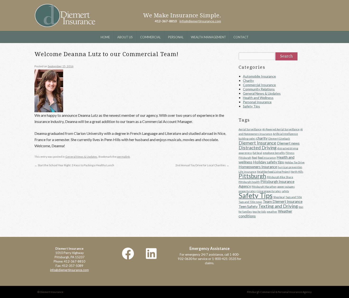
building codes (247, 138)
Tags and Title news (250, 201)
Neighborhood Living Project (273, 171)
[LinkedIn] (151, 253)
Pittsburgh (252, 175)
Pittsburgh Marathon (264, 186)
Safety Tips (251, 106)
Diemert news (288, 143)
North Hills (297, 171)
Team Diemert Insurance (282, 201)
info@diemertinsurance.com (200, 21)
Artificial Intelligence (285, 133)
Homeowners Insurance (258, 166)
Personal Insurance (257, 102)
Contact (241, 37)
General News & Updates (81, 156)
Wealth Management (208, 37)
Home (105, 37)
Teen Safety (248, 206)
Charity (248, 80)
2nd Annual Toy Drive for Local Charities (202, 165)
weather (272, 211)
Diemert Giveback (279, 138)
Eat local (257, 152)
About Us (125, 37)
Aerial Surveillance (250, 129)
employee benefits (274, 152)
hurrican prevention (290, 167)
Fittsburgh (245, 157)
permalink (123, 156)
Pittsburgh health (249, 181)
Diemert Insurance (64, 15)
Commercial (150, 37)
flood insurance (267, 157)
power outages (286, 186)
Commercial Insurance (259, 85)
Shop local (279, 197)
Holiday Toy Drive (295, 162)
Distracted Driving (258, 147)
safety (285, 191)
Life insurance (247, 171)
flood (254, 157)
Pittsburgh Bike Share (280, 177)
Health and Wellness (258, 98)
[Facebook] (128, 253)
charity (262, 138)
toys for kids (259, 211)
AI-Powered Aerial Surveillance (281, 129)
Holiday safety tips (268, 162)
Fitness (290, 152)
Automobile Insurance (259, 76)
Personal (176, 37)
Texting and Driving (278, 206)
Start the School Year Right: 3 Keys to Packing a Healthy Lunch (74, 165)
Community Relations (259, 89)
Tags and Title (293, 197)
